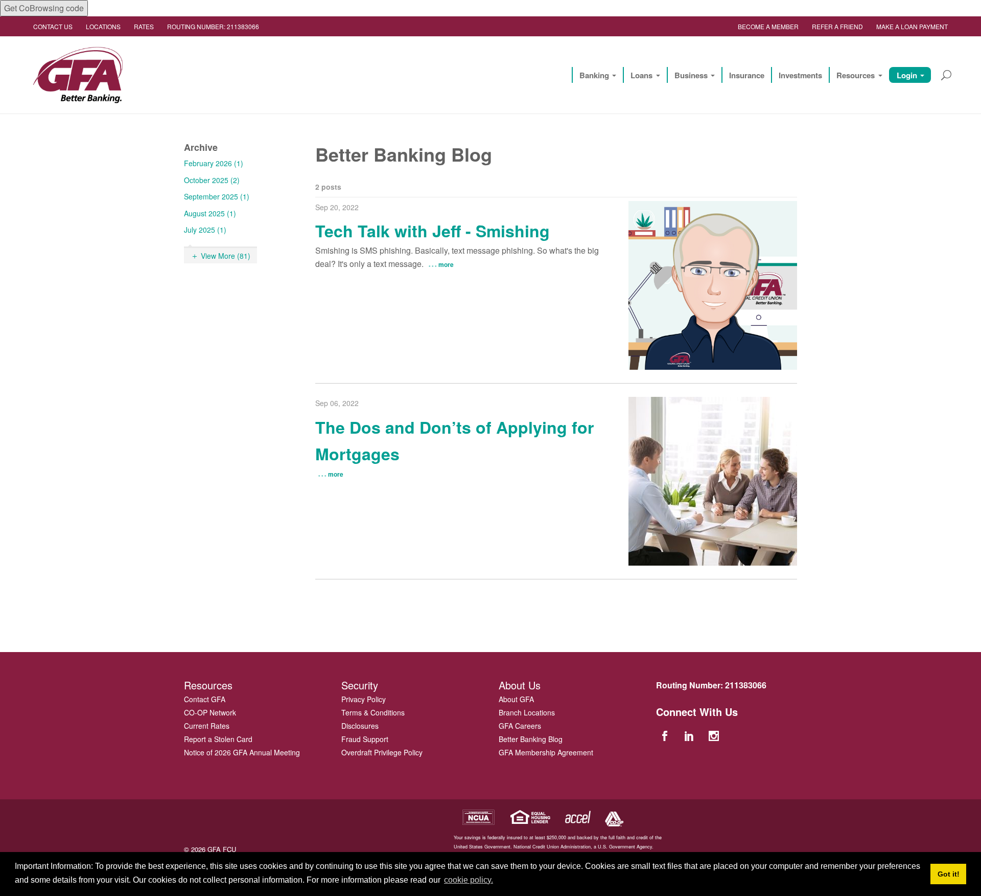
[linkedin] (690, 735)
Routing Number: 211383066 (213, 26)
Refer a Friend (837, 26)
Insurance (746, 75)
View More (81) (225, 256)
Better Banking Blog (531, 739)
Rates (144, 26)
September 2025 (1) (216, 196)
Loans (641, 75)
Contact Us (53, 26)
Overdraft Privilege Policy (382, 752)
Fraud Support (364, 739)
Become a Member (768, 26)
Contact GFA (204, 699)
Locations (103, 26)
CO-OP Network (210, 712)
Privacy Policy (363, 699)
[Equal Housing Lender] (530, 816)
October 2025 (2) (212, 180)
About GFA (516, 699)
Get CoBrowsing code (44, 8)
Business (691, 75)
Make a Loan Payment (912, 26)
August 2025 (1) (210, 213)
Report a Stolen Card (218, 739)
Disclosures (360, 726)
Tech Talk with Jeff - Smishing (432, 230)
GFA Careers (520, 726)
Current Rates (206, 726)
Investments (800, 75)
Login (907, 75)
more (446, 264)
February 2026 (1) (213, 163)
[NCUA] (478, 816)
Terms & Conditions (373, 712)
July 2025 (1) (205, 230)
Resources (855, 75)
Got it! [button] (949, 874)
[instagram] (715, 735)
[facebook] (665, 735)
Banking (594, 75)
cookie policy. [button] (468, 880)
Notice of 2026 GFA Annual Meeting (242, 752)
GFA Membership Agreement (546, 752)
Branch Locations (527, 712)
